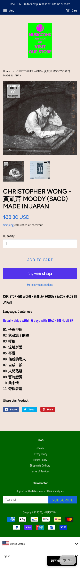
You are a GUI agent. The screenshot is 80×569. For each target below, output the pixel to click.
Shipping (8, 225)
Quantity (9, 236)
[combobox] (40, 544)
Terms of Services (40, 471)
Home (6, 71)
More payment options (40, 285)
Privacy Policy (40, 454)
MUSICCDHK (49, 512)
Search (40, 448)
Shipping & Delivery (40, 465)
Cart (74, 10)
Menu (11, 10)
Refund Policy (40, 460)
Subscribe (62, 500)
